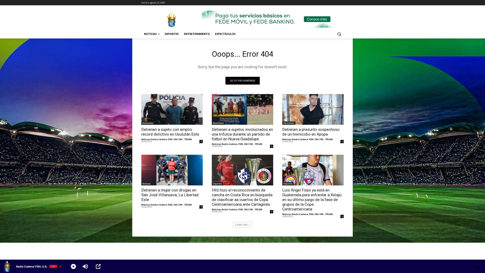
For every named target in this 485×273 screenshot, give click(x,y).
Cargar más (241, 224)
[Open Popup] (98, 266)
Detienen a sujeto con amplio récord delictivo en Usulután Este (170, 131)
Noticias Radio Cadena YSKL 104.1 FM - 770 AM (166, 139)
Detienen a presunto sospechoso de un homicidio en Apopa (311, 131)
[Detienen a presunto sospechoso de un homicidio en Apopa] (313, 109)
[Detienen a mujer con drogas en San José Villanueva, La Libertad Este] (172, 170)
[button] (339, 33)
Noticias (146, 183)
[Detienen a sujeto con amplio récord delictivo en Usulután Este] (172, 109)
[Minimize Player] (478, 266)
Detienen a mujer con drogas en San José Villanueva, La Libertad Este (170, 195)
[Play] (73, 266)
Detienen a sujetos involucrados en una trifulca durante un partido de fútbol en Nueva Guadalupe (242, 134)
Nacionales (147, 123)
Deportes (217, 183)
